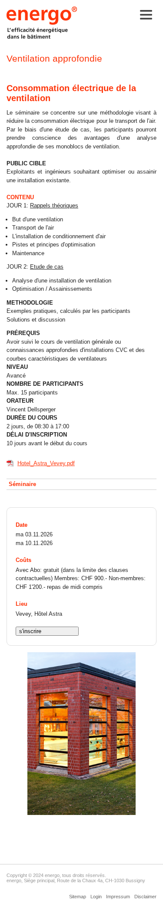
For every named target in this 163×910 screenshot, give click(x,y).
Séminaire (22, 484)
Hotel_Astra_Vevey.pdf (46, 463)
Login (96, 896)
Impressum (118, 896)
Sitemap (77, 896)
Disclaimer (145, 896)
